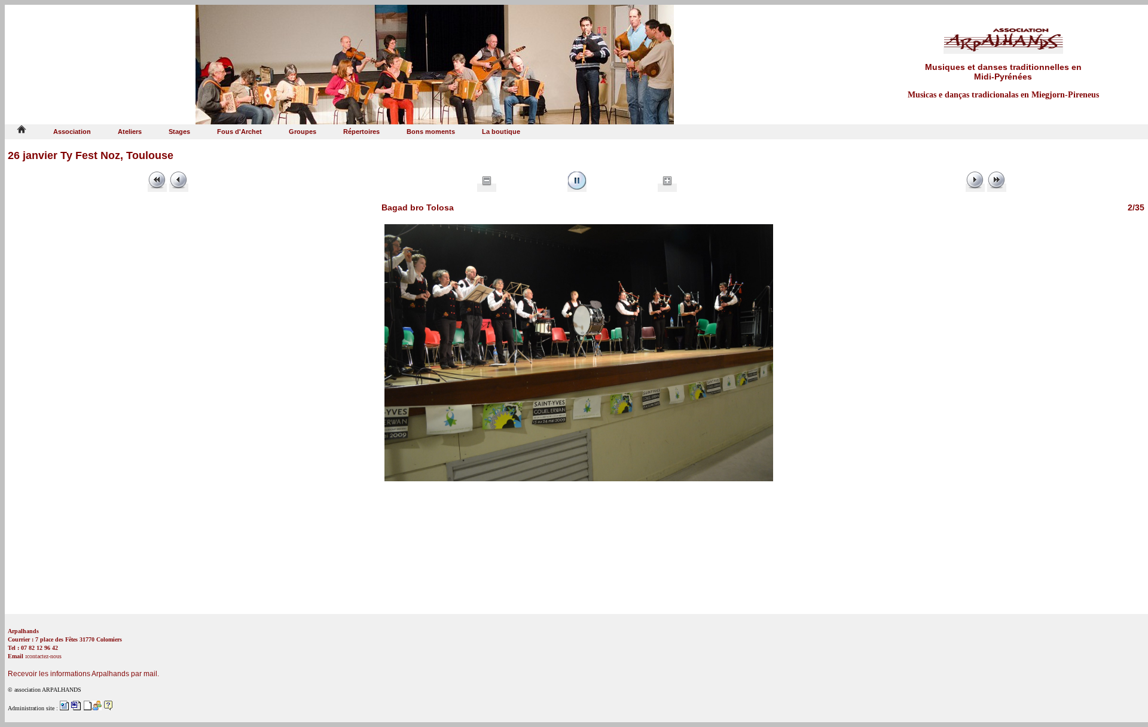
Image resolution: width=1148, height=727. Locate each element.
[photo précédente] (178, 188)
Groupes (302, 131)
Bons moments (431, 131)
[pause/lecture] (577, 188)
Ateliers (130, 131)
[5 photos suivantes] (996, 188)
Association (72, 131)
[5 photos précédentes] (157, 188)
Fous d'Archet (239, 131)
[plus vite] (667, 188)
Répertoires (361, 131)
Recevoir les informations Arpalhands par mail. (83, 674)
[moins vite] (486, 188)
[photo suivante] (975, 188)
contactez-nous (44, 656)
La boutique (501, 131)
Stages (179, 131)
